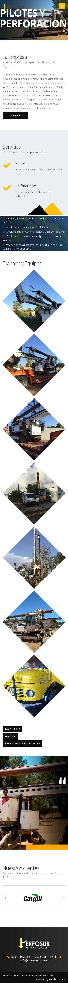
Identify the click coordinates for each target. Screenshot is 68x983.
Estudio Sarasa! (57, 979)
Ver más (15, 115)
